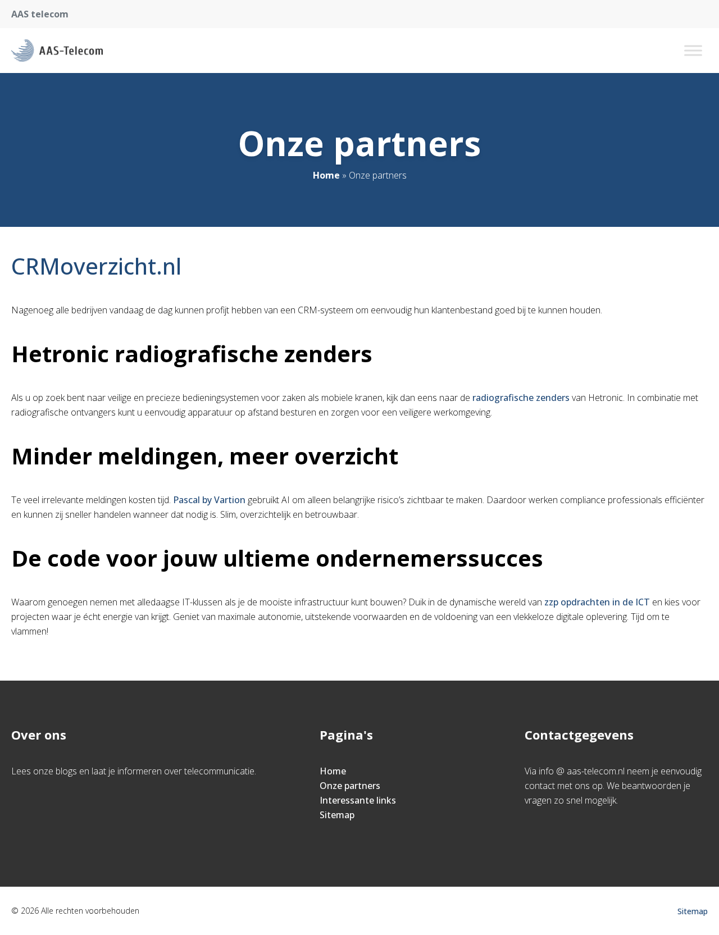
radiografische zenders (521, 397)
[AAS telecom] (57, 50)
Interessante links (358, 800)
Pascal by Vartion (209, 500)
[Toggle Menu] (693, 50)
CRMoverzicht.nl (96, 265)
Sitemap (337, 815)
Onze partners (350, 785)
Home (326, 175)
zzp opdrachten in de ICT (597, 602)
